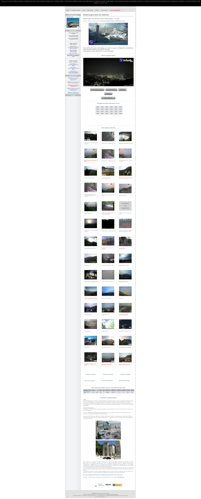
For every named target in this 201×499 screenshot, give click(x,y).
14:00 (107, 111)
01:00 (102, 106)
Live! (84, 10)
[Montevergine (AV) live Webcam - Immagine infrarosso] (111, 91)
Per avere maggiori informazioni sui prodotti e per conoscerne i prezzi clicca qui (103, 474)
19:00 (102, 113)
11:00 (120, 109)
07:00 (102, 109)
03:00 (111, 106)
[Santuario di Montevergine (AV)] (108, 34)
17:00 (120, 111)
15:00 (111, 111)
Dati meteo (90, 10)
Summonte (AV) (73, 51)
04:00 (116, 106)
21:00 (111, 113)
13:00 (102, 111)
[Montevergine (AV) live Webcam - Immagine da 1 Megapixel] (122, 91)
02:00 (107, 106)
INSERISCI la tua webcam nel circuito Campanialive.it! (73, 82)
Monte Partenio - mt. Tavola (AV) (73, 54)
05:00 (120, 106)
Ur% (103, 390)
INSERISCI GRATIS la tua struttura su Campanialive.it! (73, 93)
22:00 (116, 113)
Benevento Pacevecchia (73, 64)
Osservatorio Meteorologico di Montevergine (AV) (113, 21)
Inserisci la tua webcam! (89, 380)
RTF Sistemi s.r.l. (103, 496)
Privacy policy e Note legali (112, 494)
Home (67, 10)
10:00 (116, 109)
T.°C (100, 390)
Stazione (85, 390)
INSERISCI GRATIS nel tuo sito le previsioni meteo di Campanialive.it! (73, 89)
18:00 (98, 113)
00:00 (98, 106)
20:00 (107, 113)
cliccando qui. (120, 477)
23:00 (120, 113)
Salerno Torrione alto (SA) (73, 68)
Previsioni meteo (76, 10)
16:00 (116, 111)
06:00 (98, 109)
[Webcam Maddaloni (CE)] (73, 23)
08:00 (107, 109)
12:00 (98, 111)
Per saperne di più (102, 2)
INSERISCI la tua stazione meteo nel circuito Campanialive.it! (73, 78)
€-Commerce (104, 10)
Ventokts (107, 390)
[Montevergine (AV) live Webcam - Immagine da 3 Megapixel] (108, 95)
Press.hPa (119, 390)
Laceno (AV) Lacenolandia (73, 47)
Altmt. (93, 390)
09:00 (111, 109)
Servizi (97, 10)
